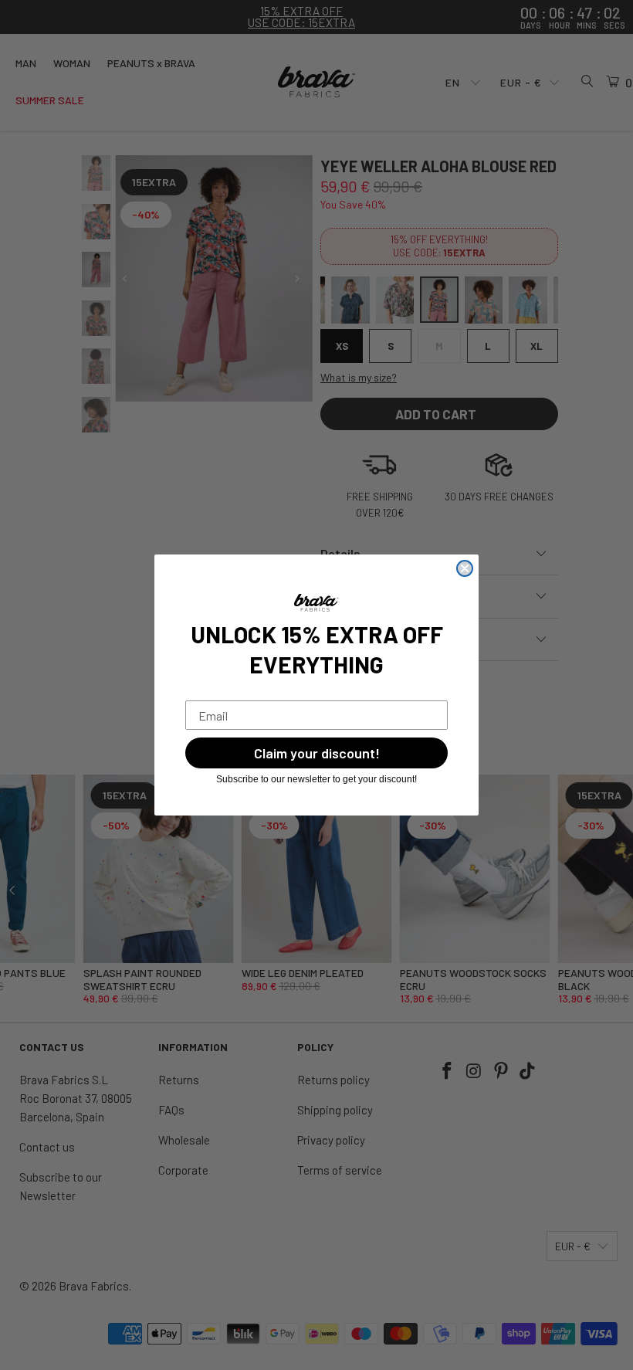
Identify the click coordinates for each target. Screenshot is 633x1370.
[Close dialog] (464, 568)
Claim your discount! (317, 752)
